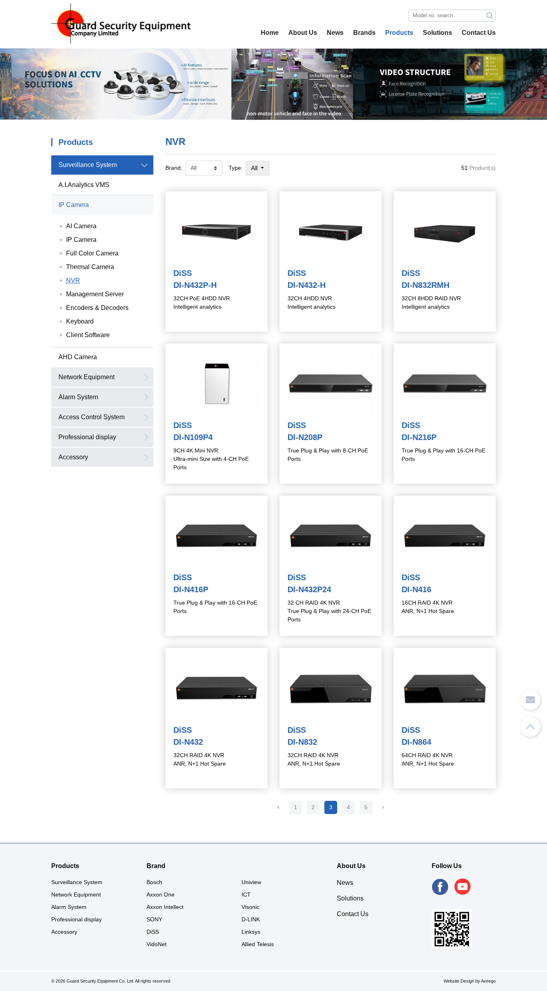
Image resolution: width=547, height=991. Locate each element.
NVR (73, 280)
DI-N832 (302, 742)
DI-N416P (190, 589)
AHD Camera (77, 357)
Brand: (173, 168)
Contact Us (479, 32)
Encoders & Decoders (97, 307)
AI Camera (81, 226)
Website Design (459, 981)
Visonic (250, 907)
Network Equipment (86, 377)
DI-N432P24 (309, 589)
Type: (236, 168)
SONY (154, 919)
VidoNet (157, 944)
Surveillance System (87, 164)
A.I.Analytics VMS (83, 184)
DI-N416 (416, 589)
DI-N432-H (307, 285)
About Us (302, 32)
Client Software (88, 335)
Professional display (87, 437)
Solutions (437, 32)
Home (270, 32)
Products (399, 32)
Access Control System (91, 417)
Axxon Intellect (165, 907)
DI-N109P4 (193, 437)
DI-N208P (305, 437)
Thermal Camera (90, 266)
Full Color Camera (92, 253)
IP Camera (73, 204)
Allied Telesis (257, 944)
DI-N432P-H (195, 285)
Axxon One (161, 894)
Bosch (154, 882)
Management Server (95, 294)
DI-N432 (188, 742)
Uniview (251, 882)
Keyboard (80, 321)
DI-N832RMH (425, 285)
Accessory (73, 457)
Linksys (250, 932)
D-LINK (250, 919)
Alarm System (78, 397)
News (335, 32)
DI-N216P (419, 437)
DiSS (153, 932)
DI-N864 (416, 742)
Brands (364, 32)
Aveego (488, 981)
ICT (246, 894)
